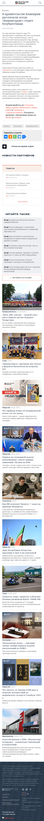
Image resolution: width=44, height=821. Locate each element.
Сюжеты (10, 168)
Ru (24, 794)
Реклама (5, 797)
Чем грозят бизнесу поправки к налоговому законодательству (19, 648)
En (28, 794)
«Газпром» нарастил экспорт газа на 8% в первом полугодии (21, 247)
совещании (6, 70)
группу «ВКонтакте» (21, 107)
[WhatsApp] (15, 136)
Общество (6, 407)
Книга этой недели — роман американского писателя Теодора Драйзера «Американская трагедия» (21, 415)
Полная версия (8, 812)
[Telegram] (19, 136)
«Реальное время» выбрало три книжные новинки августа (22, 696)
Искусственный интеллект (16, 194)
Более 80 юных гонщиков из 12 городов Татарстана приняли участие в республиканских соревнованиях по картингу (21, 601)
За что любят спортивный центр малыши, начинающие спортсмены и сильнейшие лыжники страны (20, 320)
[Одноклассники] (10, 136)
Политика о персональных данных (10, 803)
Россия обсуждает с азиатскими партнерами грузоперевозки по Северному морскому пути (21, 229)
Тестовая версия (8, 814)
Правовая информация (10, 800)
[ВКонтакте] (6, 136)
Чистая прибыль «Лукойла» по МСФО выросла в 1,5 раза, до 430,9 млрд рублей (21, 254)
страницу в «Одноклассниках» (15, 111)
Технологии (6, 501)
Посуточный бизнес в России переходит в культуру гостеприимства (19, 261)
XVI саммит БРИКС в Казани (17, 176)
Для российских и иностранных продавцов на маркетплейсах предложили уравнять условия (20, 238)
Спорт (4, 361)
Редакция (6, 794)
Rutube (9, 117)
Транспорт (18, 126)
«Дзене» (17, 117)
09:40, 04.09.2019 (7, 28)
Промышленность (9, 312)
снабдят (24, 92)
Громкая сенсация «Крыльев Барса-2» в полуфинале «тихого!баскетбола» (21, 368)
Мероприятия (7, 736)
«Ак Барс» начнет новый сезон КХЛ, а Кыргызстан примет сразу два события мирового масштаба (22, 462)
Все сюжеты (23, 202)
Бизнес (5, 11)
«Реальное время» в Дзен (22, 146)
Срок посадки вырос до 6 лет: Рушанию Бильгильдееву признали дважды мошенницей (22, 269)
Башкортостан (32, 126)
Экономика (6, 640)
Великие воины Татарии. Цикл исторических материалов (18, 185)
